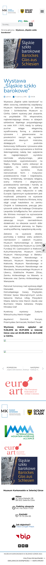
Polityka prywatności (33, 558)
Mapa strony (38, 561)
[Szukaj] (31, 24)
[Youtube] (23, 545)
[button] (42, 11)
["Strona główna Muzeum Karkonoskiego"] (23, 411)
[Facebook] (19, 545)
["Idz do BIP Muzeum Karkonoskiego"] (23, 537)
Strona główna (7, 30)
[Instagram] (26, 545)
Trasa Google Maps (25, 526)
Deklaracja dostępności (19, 561)
